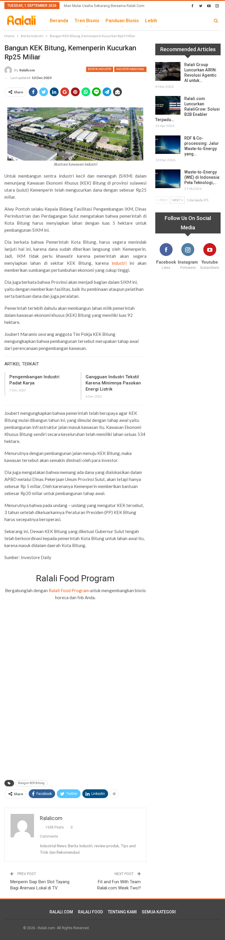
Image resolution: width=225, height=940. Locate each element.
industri (120, 263)
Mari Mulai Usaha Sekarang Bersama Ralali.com (104, 6)
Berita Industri (99, 69)
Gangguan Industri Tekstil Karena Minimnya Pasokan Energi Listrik (113, 383)
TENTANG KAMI (122, 912)
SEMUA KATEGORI (159, 912)
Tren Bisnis (86, 20)
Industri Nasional (130, 69)
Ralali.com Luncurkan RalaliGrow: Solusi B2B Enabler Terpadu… (187, 109)
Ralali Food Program (69, 590)
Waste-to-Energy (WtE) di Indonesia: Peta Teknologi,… (202, 177)
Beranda (59, 20)
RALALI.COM (61, 912)
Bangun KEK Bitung (31, 783)
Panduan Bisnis (122, 20)
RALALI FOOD (90, 912)
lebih (151, 20)
